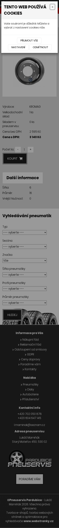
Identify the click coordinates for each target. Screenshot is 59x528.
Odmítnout (40, 47)
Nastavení (18, 47)
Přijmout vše (29, 40)
